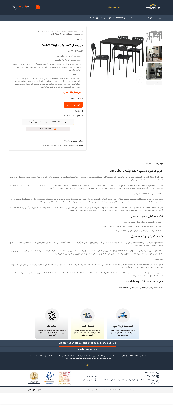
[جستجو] (38, 7)
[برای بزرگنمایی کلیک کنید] (140, 79)
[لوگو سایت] (153, 7)
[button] (158, 83)
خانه (81, 31)
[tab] (159, 162)
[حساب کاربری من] (14, 7)
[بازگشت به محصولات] (78, 39)
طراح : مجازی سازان (34, 390)
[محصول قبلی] (81, 39)
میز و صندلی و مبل (47, 31)
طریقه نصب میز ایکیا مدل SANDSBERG (134, 287)
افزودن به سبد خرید (73, 105)
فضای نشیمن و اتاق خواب (67, 31)
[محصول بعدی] (75, 39)
